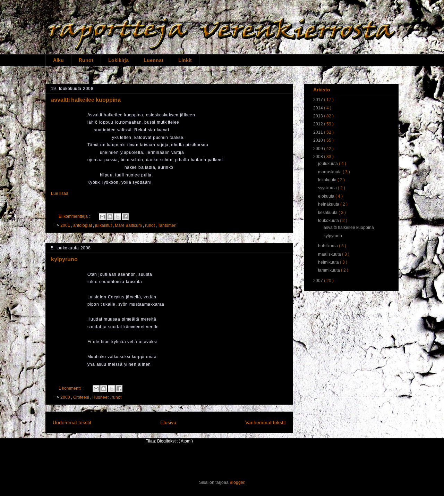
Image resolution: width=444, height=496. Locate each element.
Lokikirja (118, 60)
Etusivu (168, 422)
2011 (318, 132)
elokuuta (326, 196)
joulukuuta (328, 163)
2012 (318, 124)
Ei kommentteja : (75, 216)
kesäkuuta (328, 212)
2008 (318, 156)
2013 (318, 116)
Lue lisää (59, 193)
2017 (318, 99)
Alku (58, 60)
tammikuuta (329, 270)
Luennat (153, 60)
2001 (65, 225)
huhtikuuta (328, 245)
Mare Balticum (129, 225)
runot (150, 225)
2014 (318, 108)
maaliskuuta (330, 254)
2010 (318, 140)
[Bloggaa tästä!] (109, 216)
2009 (318, 148)
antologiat (83, 225)
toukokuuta (329, 220)
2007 (318, 280)
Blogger (237, 482)
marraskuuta (330, 172)
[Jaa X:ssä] (117, 216)
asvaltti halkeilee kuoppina (86, 100)
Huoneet (101, 397)
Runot (86, 60)
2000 (65, 397)
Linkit (185, 60)
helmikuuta (329, 262)
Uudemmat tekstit (72, 422)
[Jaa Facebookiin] (125, 216)
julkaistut (104, 225)
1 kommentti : (72, 388)
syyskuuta (328, 187)
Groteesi (81, 397)
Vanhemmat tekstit (265, 422)
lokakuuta (328, 179)
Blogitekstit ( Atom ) (175, 441)
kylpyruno (64, 259)
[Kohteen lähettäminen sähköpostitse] (102, 216)
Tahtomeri (167, 225)
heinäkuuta (329, 204)
